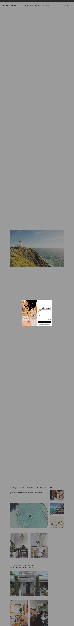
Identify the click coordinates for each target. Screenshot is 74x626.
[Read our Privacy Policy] (50, 319)
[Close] (51, 301)
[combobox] (40, 316)
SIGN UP (44, 321)
